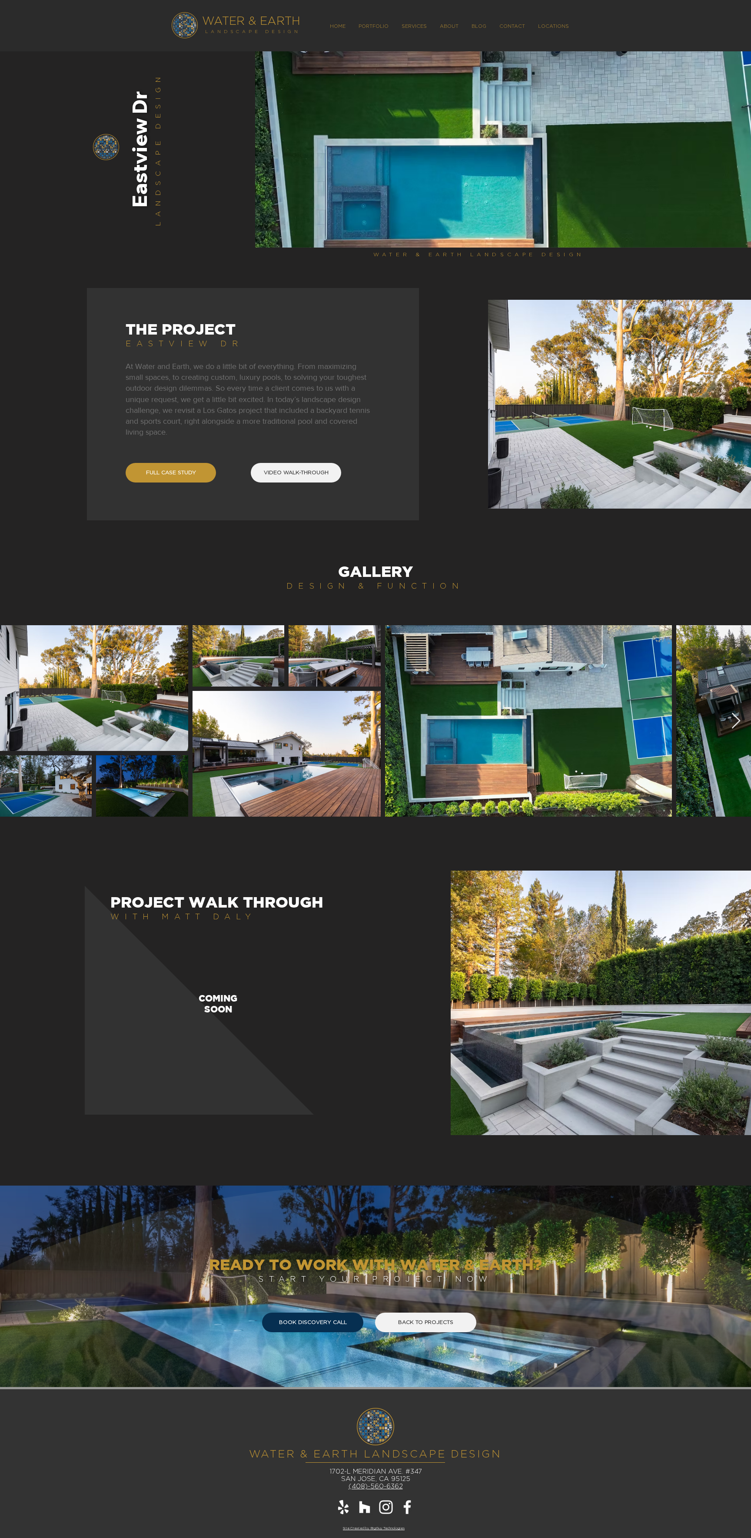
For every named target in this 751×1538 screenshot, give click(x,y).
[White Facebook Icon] (407, 1507)
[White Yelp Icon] (343, 1507)
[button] (553, 26)
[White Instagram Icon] (386, 1507)
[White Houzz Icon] (365, 1507)
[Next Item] (736, 721)
